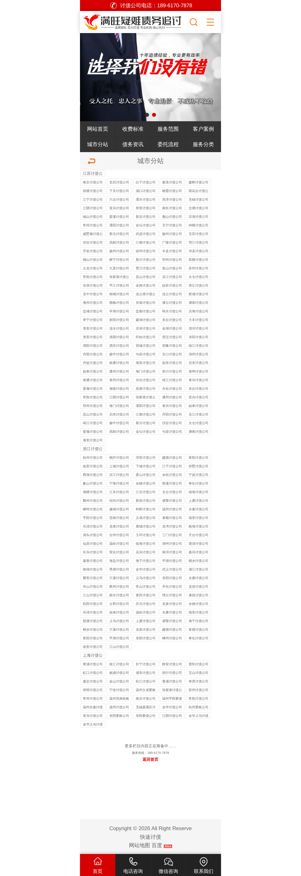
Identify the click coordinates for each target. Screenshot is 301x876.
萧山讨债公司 (146, 475)
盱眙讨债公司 (146, 337)
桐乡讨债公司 (198, 561)
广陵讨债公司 (172, 242)
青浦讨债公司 (172, 681)
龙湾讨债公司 (172, 526)
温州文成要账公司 (146, 690)
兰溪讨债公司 (119, 578)
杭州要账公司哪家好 (198, 707)
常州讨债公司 (93, 225)
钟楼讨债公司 (198, 225)
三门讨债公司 (172, 535)
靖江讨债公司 (172, 380)
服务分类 (203, 144)
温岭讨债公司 (119, 543)
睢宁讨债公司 (119, 259)
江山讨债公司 (93, 595)
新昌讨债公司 (146, 500)
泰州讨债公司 (119, 380)
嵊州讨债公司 (93, 509)
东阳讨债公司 (172, 578)
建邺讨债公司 (198, 182)
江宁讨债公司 (93, 199)
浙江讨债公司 (93, 449)
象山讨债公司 (93, 483)
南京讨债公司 (93, 182)
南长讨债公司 (172, 208)
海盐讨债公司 (119, 561)
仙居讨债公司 (93, 543)
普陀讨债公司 (198, 664)
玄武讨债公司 (119, 182)
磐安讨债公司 (93, 578)
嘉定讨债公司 (93, 681)
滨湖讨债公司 (198, 216)
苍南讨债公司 (119, 518)
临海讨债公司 (146, 543)
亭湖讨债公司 (119, 311)
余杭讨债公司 (172, 475)
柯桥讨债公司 (146, 509)
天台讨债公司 (198, 535)
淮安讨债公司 (93, 328)
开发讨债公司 (93, 251)
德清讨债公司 (198, 543)
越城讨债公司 (119, 509)
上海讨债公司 (93, 655)
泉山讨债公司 (172, 268)
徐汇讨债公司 (119, 664)
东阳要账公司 (119, 716)
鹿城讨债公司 (146, 526)
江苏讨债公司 (93, 174)
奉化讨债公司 (198, 483)
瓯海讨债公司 (198, 526)
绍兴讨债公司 (119, 500)
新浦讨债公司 (198, 294)
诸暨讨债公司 (172, 500)
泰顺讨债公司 (172, 518)
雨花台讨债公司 (198, 191)
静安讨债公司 (172, 664)
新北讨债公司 (119, 234)
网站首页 (97, 129)
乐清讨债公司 (93, 526)
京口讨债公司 (172, 354)
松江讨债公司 (146, 681)
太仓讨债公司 (198, 277)
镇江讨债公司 (198, 345)
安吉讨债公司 (119, 552)
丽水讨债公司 (119, 595)
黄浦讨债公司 (93, 664)
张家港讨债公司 (119, 277)
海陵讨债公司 (119, 388)
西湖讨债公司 (93, 475)
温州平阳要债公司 (172, 699)
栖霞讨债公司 (172, 191)
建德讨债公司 (172, 457)
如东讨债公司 (172, 363)
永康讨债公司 (198, 578)
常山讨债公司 (146, 586)
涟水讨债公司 (119, 328)
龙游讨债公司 (198, 586)
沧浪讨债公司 (93, 285)
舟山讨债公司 (93, 586)
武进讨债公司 (146, 234)
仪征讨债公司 (93, 242)
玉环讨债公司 (146, 535)
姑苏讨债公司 (172, 285)
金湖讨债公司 (172, 328)
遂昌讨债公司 (198, 595)
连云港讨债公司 (146, 294)
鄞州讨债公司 (93, 500)
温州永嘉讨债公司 (93, 707)
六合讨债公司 (119, 199)
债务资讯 (132, 144)
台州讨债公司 (119, 535)
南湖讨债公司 (93, 569)
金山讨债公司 (119, 681)
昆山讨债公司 (146, 277)
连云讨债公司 (172, 294)
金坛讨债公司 (146, 225)
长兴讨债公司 (93, 552)
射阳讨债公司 (119, 320)
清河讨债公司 (198, 328)
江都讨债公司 (146, 242)
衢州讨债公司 (119, 586)
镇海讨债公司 (198, 492)
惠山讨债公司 (172, 216)
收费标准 (132, 129)
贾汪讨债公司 (146, 268)
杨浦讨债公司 (119, 673)
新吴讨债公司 (146, 216)
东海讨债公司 (146, 302)
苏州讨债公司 (198, 268)
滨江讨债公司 (119, 475)
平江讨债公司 (119, 285)
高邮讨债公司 (119, 242)
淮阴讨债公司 (119, 337)
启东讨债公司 (198, 363)
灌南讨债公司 (198, 302)
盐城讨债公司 (93, 311)
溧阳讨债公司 (119, 225)
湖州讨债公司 (172, 543)
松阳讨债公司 (93, 604)
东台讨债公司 (172, 320)
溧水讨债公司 (146, 199)
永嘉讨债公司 (198, 509)
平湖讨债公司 (172, 561)
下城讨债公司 (146, 466)
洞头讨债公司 (93, 535)
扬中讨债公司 (119, 354)
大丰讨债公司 (198, 320)
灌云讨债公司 (172, 302)
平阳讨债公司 (93, 518)
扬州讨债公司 (172, 234)
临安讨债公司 (93, 466)
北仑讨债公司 (172, 492)
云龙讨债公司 (93, 268)
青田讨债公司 (146, 595)
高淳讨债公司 (172, 199)
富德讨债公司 (198, 629)
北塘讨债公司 (198, 208)
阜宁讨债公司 (93, 320)
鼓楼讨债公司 (93, 191)
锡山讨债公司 (93, 216)
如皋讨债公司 (93, 371)
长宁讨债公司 (146, 664)
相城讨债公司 (119, 294)
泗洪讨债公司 (119, 345)
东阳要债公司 (146, 716)
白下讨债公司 (146, 182)
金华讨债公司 (146, 569)
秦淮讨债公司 (172, 182)
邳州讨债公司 (172, 259)
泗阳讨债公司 (93, 345)
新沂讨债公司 (146, 259)
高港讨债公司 (146, 388)
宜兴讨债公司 (119, 208)
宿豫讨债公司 (172, 345)
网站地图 (139, 845)
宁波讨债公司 (198, 475)
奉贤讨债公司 (198, 681)
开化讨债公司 (172, 586)
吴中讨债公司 (93, 294)
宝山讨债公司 (198, 673)
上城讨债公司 (119, 466)
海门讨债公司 (146, 371)
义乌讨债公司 (146, 578)
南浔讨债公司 (172, 552)
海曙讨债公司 (93, 492)
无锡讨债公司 (198, 199)
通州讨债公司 (119, 371)
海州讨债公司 (93, 302)
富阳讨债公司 (198, 457)
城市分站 (97, 144)
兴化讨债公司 (146, 380)
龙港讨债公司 (119, 526)
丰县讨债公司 (172, 251)
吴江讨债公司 (172, 277)
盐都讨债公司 (146, 311)
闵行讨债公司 (172, 673)
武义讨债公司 (172, 569)
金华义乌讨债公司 (198, 716)
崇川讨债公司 (172, 371)
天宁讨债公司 (172, 225)
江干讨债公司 (172, 466)
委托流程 (168, 144)
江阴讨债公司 (93, 208)
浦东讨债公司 (146, 673)
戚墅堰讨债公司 (93, 234)
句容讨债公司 (146, 354)
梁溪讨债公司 (119, 216)
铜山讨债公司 (93, 259)
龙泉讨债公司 (172, 604)
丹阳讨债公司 (93, 354)
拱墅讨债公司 (198, 466)
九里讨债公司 (119, 268)
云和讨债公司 (119, 604)
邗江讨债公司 (198, 242)
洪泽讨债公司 (146, 328)
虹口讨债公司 (93, 673)
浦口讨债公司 (146, 191)
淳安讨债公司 (146, 457)
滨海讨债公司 (198, 311)
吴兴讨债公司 (146, 552)
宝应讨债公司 (198, 234)
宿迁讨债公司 (172, 337)
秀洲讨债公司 (119, 569)
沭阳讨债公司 (198, 337)
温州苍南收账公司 (119, 699)
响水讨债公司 (172, 311)
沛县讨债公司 (198, 251)
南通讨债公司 (119, 363)
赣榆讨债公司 (119, 302)
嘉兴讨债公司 (198, 552)
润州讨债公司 (198, 354)
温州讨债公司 (172, 509)
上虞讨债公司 (198, 500)
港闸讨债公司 (198, 371)
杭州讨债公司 (93, 457)
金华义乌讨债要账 (93, 724)
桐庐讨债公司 (119, 457)
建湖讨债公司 (146, 320)
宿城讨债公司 (146, 345)
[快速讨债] (134, 21)
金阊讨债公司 (146, 285)
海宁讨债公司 (146, 561)
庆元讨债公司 (146, 604)
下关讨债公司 (119, 191)
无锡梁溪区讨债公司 (146, 707)
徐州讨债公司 (146, 251)
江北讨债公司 (146, 492)
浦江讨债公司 (198, 569)
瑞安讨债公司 (198, 518)
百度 (157, 845)
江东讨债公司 (119, 492)
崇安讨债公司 (146, 208)
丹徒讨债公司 (93, 363)
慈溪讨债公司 (172, 483)
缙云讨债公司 (172, 595)
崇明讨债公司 (93, 690)
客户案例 (203, 129)
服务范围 (168, 129)
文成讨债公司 (146, 518)
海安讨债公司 (146, 363)
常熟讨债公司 (93, 277)
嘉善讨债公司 (93, 561)
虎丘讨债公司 (198, 285)
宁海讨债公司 (119, 483)
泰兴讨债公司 (198, 380)
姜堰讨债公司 (93, 388)
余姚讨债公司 (146, 483)
